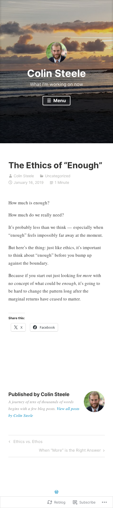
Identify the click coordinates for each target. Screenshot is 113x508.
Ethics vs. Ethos (24, 442)
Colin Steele (56, 73)
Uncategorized (57, 176)
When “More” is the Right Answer (70, 451)
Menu (59, 100)
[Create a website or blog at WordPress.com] (56, 492)
